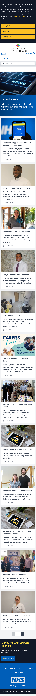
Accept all (6, 26)
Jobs (20, 668)
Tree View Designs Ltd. (15, 691)
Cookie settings (19, 16)
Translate (28, 54)
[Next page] (22, 634)
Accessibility (29, 668)
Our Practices (18, 672)
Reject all (6, 31)
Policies (12, 668)
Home (2, 69)
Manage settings (8, 37)
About (5, 668)
